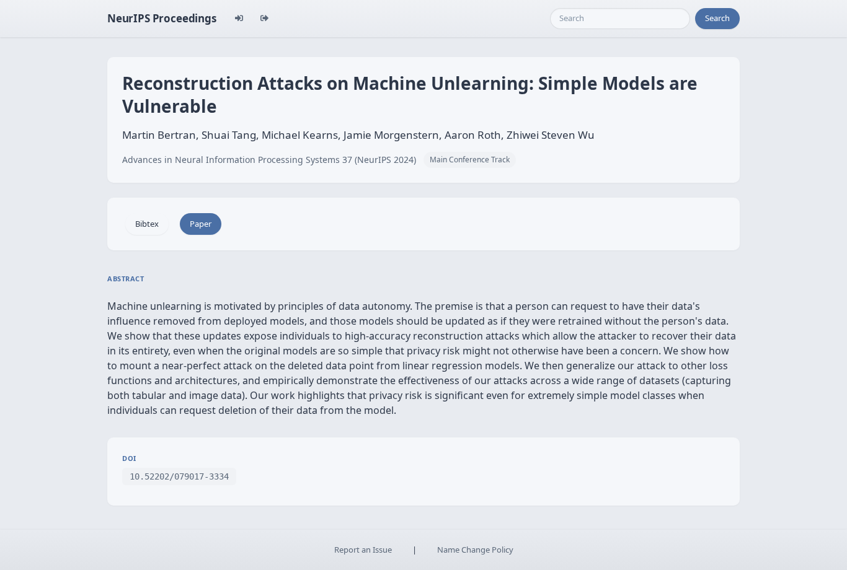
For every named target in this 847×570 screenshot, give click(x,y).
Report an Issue (363, 549)
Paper (200, 223)
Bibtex (147, 223)
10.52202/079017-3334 (179, 476)
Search (717, 18)
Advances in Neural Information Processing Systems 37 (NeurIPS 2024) (269, 159)
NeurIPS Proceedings (161, 18)
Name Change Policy (475, 549)
